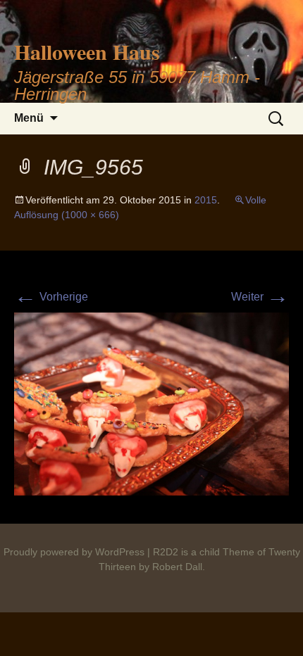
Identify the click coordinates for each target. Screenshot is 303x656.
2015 (205, 200)
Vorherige (51, 297)
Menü (29, 118)
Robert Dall (177, 566)
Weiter (260, 297)
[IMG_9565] (151, 403)
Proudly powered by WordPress (74, 551)
